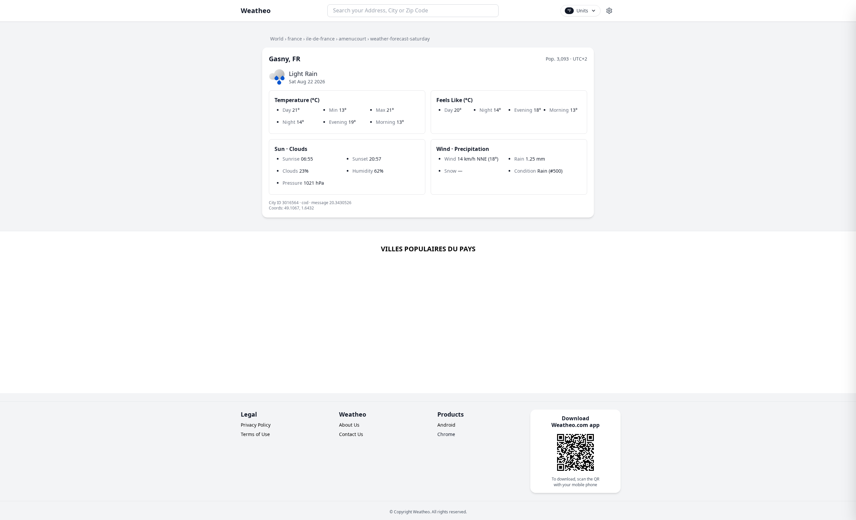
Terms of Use (255, 434)
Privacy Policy (256, 425)
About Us (349, 425)
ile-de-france (320, 38)
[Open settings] (609, 11)
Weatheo (256, 10)
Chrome (446, 434)
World (277, 38)
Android (446, 425)
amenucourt (352, 38)
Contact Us (351, 434)
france (295, 38)
